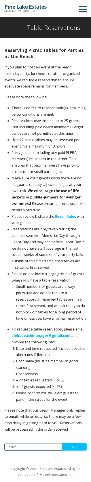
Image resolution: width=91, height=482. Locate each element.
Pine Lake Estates (25, 6)
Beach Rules (65, 216)
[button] (84, 9)
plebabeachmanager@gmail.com (41, 335)
